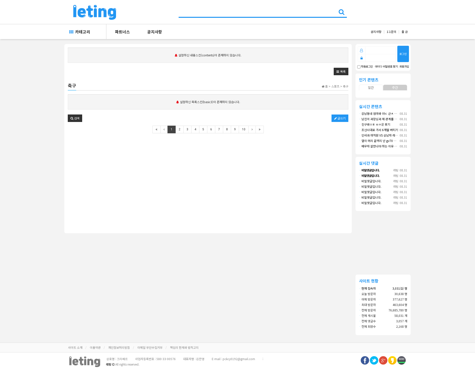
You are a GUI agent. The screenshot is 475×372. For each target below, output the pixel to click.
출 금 (405, 31)
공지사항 (154, 32)
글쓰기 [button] (341, 118)
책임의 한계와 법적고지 (184, 347)
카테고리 (81, 32)
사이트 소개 (75, 347)
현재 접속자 (368, 288)
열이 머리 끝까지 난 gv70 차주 (379, 141)
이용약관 (95, 347)
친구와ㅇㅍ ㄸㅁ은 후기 (374, 124)
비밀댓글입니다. (370, 181)
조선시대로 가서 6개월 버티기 (378, 130)
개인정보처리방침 (119, 347)
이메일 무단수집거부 (150, 347)
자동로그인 (366, 66)
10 (243, 129)
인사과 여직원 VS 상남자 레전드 (380, 135)
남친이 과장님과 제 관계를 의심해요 (382, 119)
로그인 (403, 54)
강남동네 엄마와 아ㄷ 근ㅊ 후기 (379, 113)
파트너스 (122, 32)
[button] (341, 71)
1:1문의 (391, 31)
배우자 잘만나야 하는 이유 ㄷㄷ (379, 146)
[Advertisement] (208, 174)
